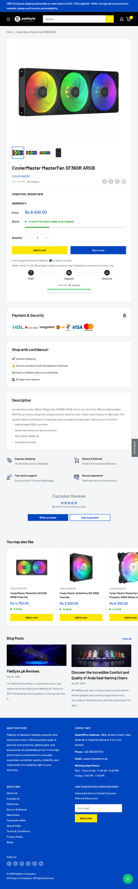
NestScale (76, 285)
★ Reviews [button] (134, 447)
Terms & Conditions (18, 831)
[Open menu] (8, 19)
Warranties (13, 814)
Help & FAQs (14, 825)
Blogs (10, 842)
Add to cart (39, 250)
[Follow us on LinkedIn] (41, 863)
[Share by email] (123, 181)
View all (127, 638)
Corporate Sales (16, 820)
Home (10, 32)
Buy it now (98, 250)
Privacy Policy (15, 836)
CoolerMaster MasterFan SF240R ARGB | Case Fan (28, 595)
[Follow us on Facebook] (9, 863)
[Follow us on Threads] (22, 863)
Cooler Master (21, 176)
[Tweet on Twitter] (117, 181)
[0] (128, 19)
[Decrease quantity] (28, 237)
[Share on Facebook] (104, 181)
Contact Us (13, 798)
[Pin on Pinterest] (111, 181)
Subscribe (86, 818)
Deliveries (13, 803)
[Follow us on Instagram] (28, 863)
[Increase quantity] (46, 237)
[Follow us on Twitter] (15, 863)
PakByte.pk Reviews (23, 671)
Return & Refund (17, 809)
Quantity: (17, 237)
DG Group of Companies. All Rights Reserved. (30, 878)
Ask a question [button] (90, 517)
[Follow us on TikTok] (34, 863)
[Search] (109, 19)
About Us (12, 793)
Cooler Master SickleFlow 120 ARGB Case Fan (79, 595)
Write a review (48, 517)
